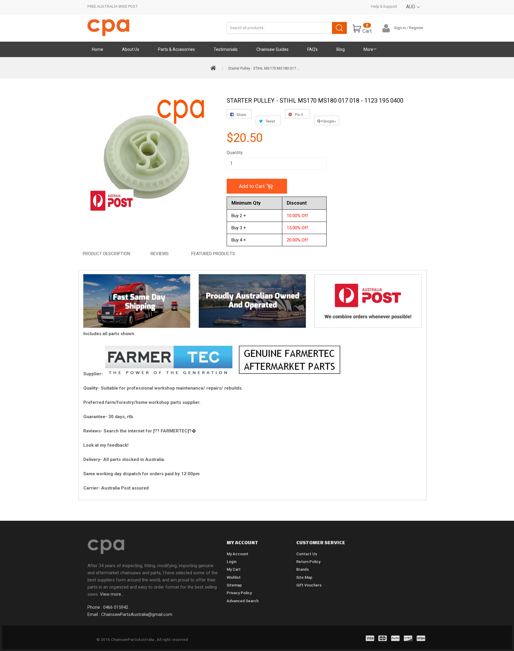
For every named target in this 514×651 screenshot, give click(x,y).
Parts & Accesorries (176, 49)
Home (97, 49)
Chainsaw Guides (272, 49)
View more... (112, 594)
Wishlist (234, 577)
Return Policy (308, 561)
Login (231, 561)
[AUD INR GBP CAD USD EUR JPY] (413, 11)
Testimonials (226, 49)
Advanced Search (242, 600)
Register (416, 28)
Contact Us (306, 553)
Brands (302, 569)
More (368, 49)
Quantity (235, 152)
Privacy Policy (239, 592)
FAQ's (312, 49)
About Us (130, 49)
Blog (340, 49)
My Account (237, 553)
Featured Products (213, 253)
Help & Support (384, 6)
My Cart (234, 569)
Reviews (160, 253)
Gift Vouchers (309, 585)
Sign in (400, 28)
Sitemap (234, 585)
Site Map (304, 577)
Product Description (106, 253)
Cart (367, 28)
